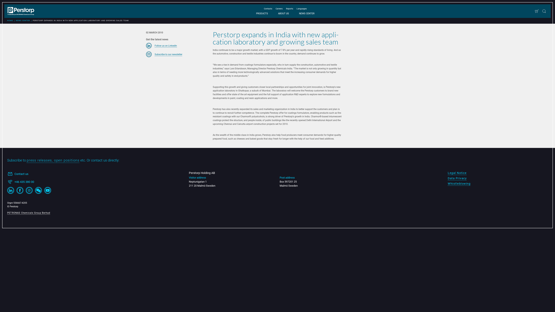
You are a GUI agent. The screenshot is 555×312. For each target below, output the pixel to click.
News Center (306, 13)
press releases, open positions (53, 160)
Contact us (21, 174)
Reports (289, 9)
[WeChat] (38, 190)
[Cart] (537, 11)
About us (283, 13)
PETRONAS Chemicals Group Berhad (28, 212)
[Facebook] (19, 190)
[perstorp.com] (22, 11)
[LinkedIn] (10, 190)
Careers (279, 9)
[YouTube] (47, 190)
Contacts (268, 9)
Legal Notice (457, 173)
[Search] (544, 11)
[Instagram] (29, 190)
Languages (302, 9)
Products (262, 13)
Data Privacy (457, 178)
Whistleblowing (459, 183)
